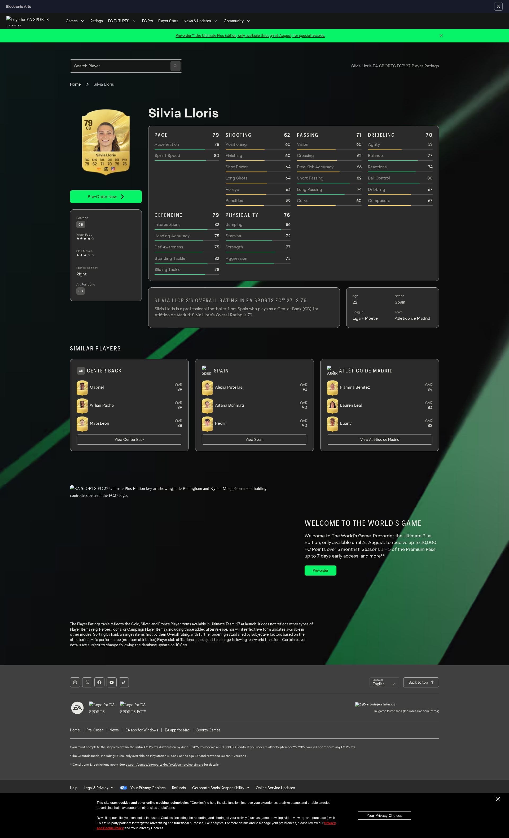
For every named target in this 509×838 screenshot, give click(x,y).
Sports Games (208, 730)
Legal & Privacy (96, 788)
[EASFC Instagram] (75, 682)
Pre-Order (94, 730)
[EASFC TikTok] (124, 682)
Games (72, 21)
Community (234, 21)
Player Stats (168, 21)
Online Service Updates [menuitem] (275, 788)
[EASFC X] (87, 682)
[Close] (441, 35)
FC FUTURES (118, 21)
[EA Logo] (77, 707)
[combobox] (384, 682)
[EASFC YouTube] (112, 682)
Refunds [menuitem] (179, 788)
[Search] (175, 66)
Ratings (96, 21)
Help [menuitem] (73, 788)
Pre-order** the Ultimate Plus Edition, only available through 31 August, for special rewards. (250, 35)
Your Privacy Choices (384, 815)
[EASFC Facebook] (99, 682)
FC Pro (147, 21)
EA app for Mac (177, 730)
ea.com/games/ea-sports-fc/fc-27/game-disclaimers (164, 764)
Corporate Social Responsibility (218, 788)
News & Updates (197, 21)
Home (75, 84)
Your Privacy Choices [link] (148, 788)
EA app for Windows (141, 730)
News (114, 730)
